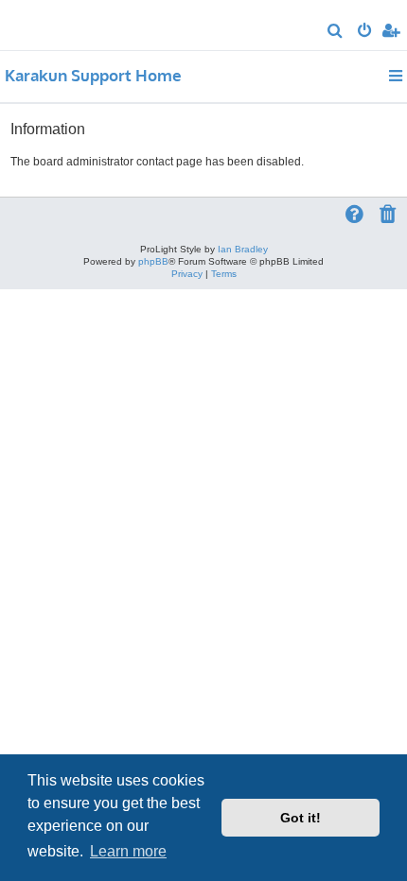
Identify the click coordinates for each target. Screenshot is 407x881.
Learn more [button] (128, 851)
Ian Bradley (243, 249)
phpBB (153, 261)
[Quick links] (397, 76)
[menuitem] (335, 32)
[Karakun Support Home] (45, 24)
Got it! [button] (300, 817)
